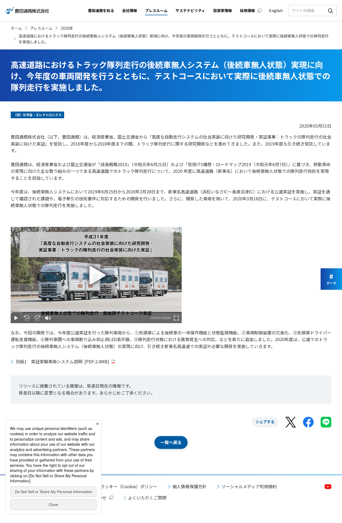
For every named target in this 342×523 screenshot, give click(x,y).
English (276, 10)
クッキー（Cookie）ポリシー (128, 486)
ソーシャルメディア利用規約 (249, 486)
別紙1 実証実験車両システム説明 (62, 361)
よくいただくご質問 (147, 497)
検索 (330, 10)
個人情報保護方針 (189, 486)
